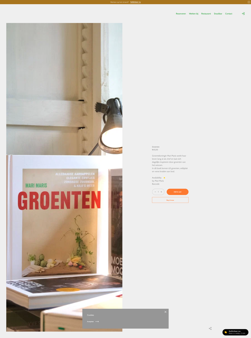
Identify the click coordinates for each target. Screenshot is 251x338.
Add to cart (177, 192)
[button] (113, 328)
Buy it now (170, 200)
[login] (243, 13)
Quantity (156, 196)
